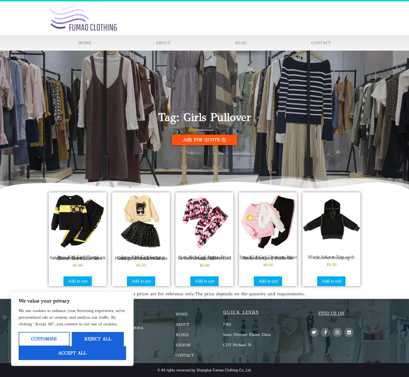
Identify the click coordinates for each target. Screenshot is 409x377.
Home (84, 42)
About (163, 42)
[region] (72, 329)
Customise (44, 338)
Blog (241, 42)
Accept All (72, 353)
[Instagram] (337, 332)
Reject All (97, 338)
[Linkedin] (349, 332)
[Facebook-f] (325, 332)
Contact (321, 42)
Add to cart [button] (77, 281)
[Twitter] (314, 332)
